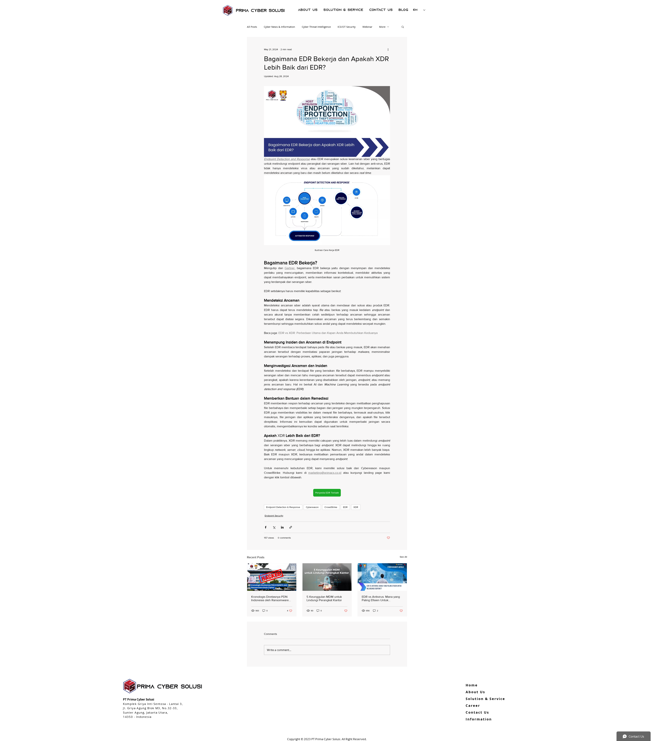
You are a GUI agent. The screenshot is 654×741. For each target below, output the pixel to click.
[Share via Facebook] (265, 527)
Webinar (367, 26)
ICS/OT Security (347, 26)
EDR (345, 507)
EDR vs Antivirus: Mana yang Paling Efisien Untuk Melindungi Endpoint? (381, 598)
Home (472, 685)
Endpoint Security (274, 515)
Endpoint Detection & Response (283, 507)
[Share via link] (290, 527)
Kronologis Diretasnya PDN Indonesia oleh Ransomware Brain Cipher (270, 598)
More (382, 26)
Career (473, 705)
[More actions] (388, 49)
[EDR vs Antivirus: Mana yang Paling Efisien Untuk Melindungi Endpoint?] (382, 577)
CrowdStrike (330, 507)
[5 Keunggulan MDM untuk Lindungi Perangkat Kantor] (327, 577)
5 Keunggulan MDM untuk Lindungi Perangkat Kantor (324, 598)
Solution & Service (485, 698)
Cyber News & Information (279, 26)
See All (403, 556)
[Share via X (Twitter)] (274, 527)
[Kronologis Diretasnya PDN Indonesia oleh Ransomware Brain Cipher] (271, 577)
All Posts (252, 26)
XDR (355, 507)
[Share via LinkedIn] (282, 527)
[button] (402, 26)
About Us (475, 692)
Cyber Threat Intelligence (316, 26)
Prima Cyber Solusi (260, 11)
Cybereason (312, 507)
